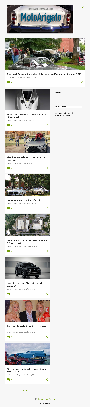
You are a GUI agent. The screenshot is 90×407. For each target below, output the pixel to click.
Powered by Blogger (46, 399)
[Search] (83, 7)
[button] (81, 82)
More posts (27, 391)
